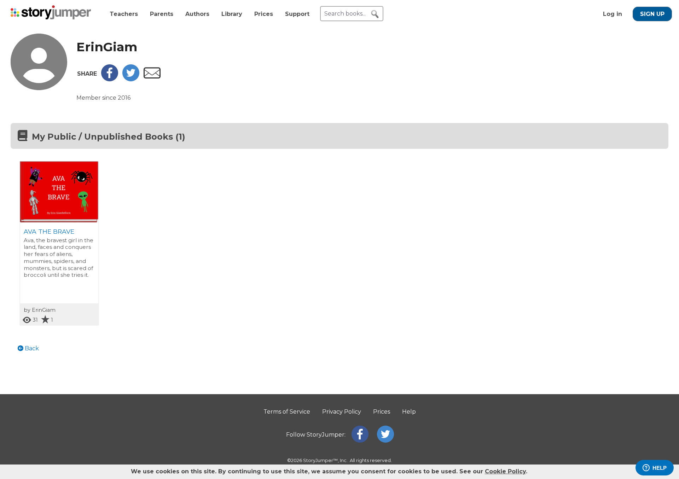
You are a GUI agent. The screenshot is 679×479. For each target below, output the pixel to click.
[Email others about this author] (152, 76)
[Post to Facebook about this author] (109, 79)
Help (409, 411)
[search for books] (375, 14)
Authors (197, 14)
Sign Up (652, 14)
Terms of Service (286, 411)
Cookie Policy (505, 471)
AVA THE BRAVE (49, 231)
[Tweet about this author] (130, 79)
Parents (161, 14)
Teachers (124, 14)
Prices (263, 14)
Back (31, 348)
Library (231, 14)
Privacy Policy (341, 411)
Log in (612, 14)
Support (297, 14)
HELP (659, 468)
